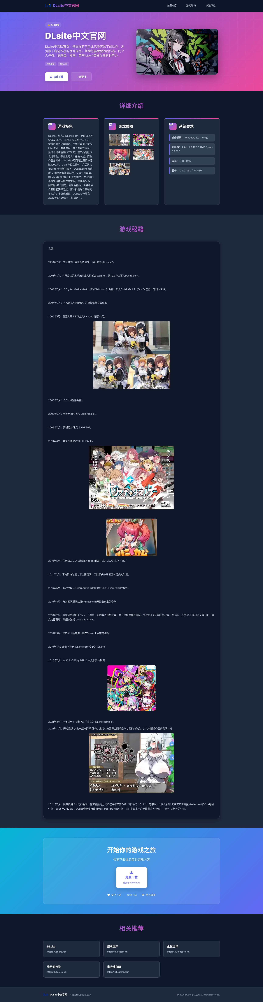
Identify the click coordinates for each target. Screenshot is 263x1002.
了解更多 (82, 76)
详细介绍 (172, 5)
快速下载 (211, 5)
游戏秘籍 (191, 5)
